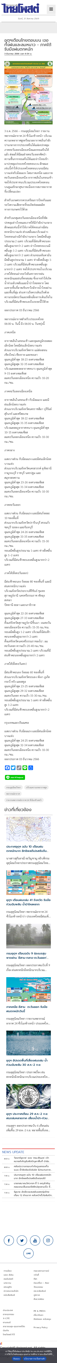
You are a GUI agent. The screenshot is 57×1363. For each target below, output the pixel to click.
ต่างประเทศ (8, 1310)
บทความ (7, 1283)
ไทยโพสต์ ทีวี (9, 1334)
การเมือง (8, 1270)
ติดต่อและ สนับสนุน (42, 1319)
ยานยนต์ (7, 1322)
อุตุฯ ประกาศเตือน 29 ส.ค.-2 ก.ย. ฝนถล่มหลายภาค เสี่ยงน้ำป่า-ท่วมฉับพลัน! (27, 1118)
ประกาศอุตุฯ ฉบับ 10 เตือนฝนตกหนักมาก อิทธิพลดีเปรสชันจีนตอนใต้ (26, 850)
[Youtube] (35, 1240)
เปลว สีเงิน (9, 1274)
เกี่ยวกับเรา (38, 1315)
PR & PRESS (39, 1311)
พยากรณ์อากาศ (13, 793)
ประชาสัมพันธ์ (40, 1291)
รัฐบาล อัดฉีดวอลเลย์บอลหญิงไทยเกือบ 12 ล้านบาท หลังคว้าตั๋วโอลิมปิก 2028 (33, 1193)
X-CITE (6, 1318)
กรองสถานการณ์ (41, 1270)
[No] (53, 1355)
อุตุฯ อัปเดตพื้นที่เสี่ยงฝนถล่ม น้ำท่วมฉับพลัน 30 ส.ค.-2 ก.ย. (27, 1062)
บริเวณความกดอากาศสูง (36, 787)
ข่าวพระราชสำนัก (11, 1291)
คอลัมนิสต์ (8, 1278)
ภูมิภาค (37, 1295)
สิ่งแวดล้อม (39, 1299)
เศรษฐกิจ (8, 1287)
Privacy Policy (41, 1327)
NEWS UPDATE (13, 1152)
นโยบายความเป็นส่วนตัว (34, 1359)
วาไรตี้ (36, 1274)
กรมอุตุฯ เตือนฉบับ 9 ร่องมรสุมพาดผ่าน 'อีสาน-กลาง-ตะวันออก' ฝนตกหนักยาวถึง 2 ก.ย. (26, 957)
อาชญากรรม (8, 1314)
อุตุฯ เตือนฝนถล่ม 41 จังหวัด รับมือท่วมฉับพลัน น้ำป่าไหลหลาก (28, 902)
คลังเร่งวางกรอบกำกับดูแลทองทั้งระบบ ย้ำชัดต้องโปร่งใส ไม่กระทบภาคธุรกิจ (32, 1168)
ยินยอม (16, 1359)
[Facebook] (9, 1240)
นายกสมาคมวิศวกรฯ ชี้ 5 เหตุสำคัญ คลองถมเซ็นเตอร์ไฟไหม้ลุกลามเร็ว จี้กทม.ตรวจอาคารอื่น (33, 1185)
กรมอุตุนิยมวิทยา (13, 787)
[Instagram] (48, 1240)
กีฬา (35, 1278)
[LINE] (28, 1253)
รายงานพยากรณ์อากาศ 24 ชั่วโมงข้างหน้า (24, 800)
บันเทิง (6, 1330)
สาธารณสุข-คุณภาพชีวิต (14, 1326)
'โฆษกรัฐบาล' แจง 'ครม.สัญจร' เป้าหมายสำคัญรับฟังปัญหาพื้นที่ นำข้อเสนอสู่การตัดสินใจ (31, 1159)
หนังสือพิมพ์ (9, 1295)
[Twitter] (22, 1240)
